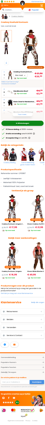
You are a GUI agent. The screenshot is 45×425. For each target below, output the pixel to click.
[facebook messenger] (5, 344)
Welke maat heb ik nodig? (10, 82)
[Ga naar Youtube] (14, 398)
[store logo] (22, 3)
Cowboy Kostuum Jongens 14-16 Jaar (15, 224)
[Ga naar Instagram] (3, 398)
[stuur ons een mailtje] (14, 344)
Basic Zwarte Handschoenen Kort (24, 102)
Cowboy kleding (9, 162)
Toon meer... (22, 114)
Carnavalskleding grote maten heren (27, 163)
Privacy (28, 421)
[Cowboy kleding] (9, 154)
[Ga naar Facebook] (9, 398)
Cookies (34, 421)
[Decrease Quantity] (4, 78)
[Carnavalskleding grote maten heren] (27, 154)
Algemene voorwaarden (16, 421)
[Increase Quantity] (4, 72)
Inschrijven (37, 382)
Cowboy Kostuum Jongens (12, 271)
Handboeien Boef (20, 91)
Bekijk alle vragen (37, 302)
